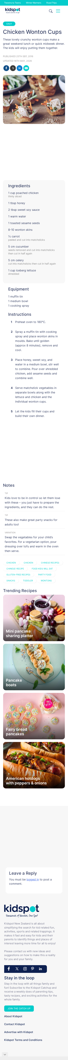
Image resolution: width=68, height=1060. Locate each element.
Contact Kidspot (14, 1024)
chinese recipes (50, 562)
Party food (44, 574)
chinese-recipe (15, 568)
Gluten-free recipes (18, 574)
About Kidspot (13, 1016)
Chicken (11, 562)
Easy (9, 23)
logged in (33, 879)
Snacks (10, 580)
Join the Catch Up (19, 1008)
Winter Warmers (33, 2)
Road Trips (51, 2)
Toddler (28, 580)
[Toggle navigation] (58, 11)
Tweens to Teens (12, 2)
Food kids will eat (42, 568)
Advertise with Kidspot (18, 1032)
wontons (46, 580)
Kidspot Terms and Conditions (23, 1040)
